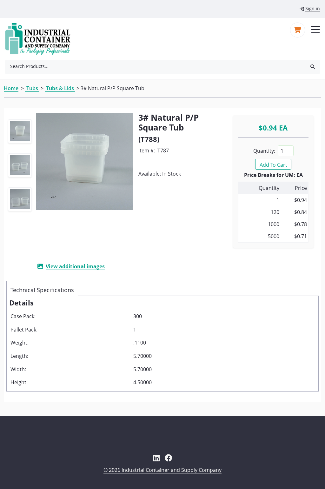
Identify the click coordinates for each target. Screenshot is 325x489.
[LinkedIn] (156, 458)
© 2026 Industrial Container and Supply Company (162, 469)
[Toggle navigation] (315, 29)
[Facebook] (168, 458)
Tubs (32, 88)
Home (11, 88)
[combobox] (155, 66)
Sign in (312, 8)
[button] (312, 66)
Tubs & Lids (60, 88)
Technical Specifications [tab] (42, 290)
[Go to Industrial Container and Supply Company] (41, 39)
